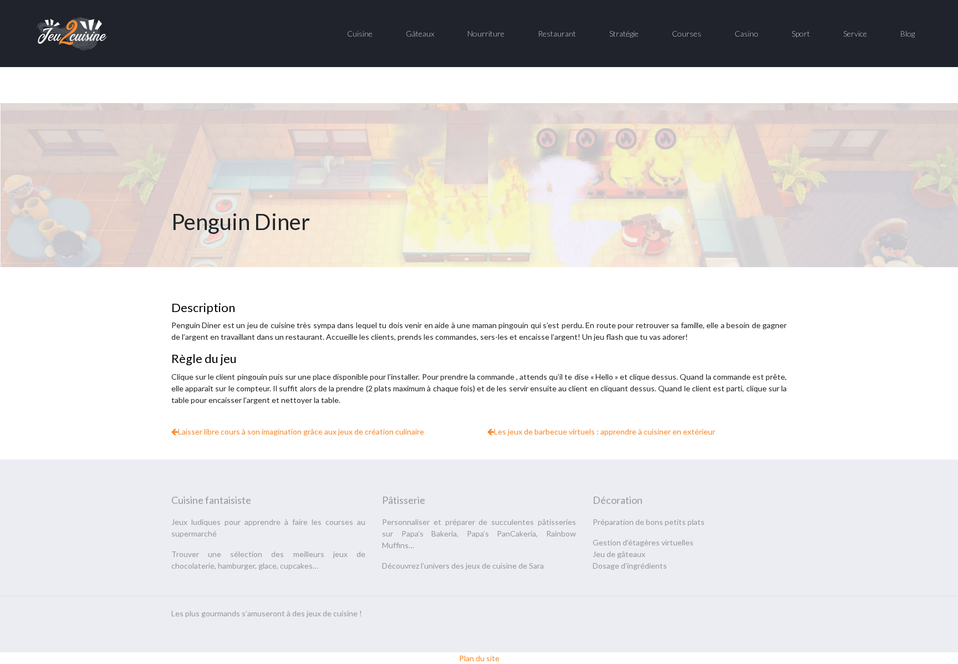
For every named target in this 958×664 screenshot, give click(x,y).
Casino (746, 33)
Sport (801, 33)
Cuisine (360, 33)
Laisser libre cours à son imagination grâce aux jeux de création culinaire (301, 431)
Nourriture (486, 33)
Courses (686, 33)
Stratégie (624, 33)
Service (855, 33)
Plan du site (479, 658)
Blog (907, 33)
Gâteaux (420, 33)
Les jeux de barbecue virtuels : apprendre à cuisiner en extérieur (604, 431)
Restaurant (557, 33)
